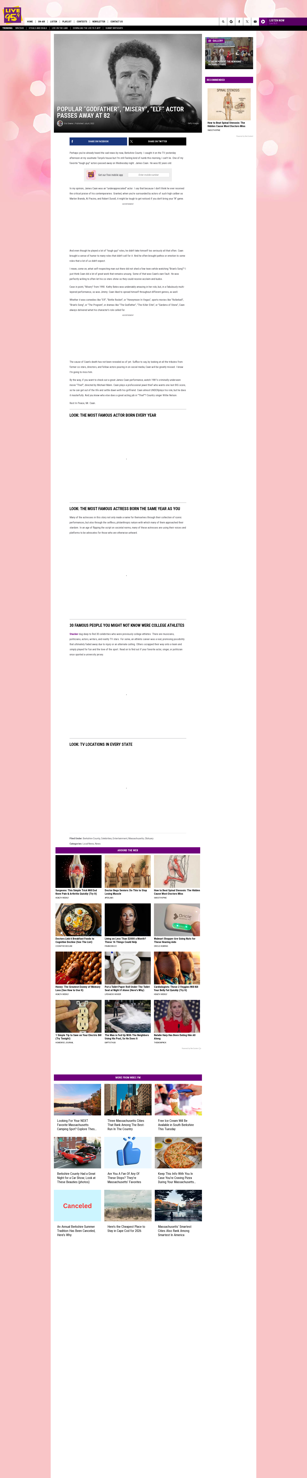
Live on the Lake (60, 28)
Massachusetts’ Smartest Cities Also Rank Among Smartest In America (174, 1231)
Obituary (149, 838)
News (98, 843)
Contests (82, 21)
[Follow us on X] (247, 22)
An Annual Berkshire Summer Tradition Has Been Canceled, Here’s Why (76, 1231)
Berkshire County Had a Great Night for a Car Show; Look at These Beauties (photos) (76, 1178)
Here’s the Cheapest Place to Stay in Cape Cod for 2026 (126, 1229)
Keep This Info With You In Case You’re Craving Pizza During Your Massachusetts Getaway (176, 1178)
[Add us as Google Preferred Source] (231, 22)
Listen (53, 21)
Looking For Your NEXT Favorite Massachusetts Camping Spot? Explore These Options (76, 1125)
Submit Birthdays (114, 28)
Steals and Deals (38, 28)
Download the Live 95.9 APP (87, 28)
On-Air (41, 21)
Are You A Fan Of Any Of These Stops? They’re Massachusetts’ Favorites (124, 1178)
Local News (88, 843)
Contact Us (116, 21)
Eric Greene (68, 123)
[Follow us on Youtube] (255, 22)
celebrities (106, 838)
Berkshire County (91, 838)
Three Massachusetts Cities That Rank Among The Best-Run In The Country (125, 1125)
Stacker (74, 634)
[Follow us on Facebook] (239, 22)
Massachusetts (136, 838)
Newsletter (98, 21)
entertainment (120, 838)
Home (30, 21)
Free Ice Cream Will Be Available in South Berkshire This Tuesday (176, 1125)
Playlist (66, 21)
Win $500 (19, 28)
